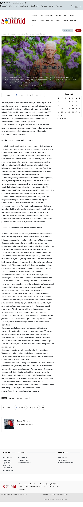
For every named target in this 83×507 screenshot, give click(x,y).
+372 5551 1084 (23, 460)
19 (73, 109)
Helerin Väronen (14, 86)
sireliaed (19, 398)
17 (65, 109)
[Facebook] (69, 6)
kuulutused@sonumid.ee (65, 463)
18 (69, 109)
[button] (79, 7)
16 (62, 109)
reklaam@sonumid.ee (24, 463)
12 (73, 105)
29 (58, 115)
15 (58, 109)
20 (76, 109)
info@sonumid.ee (8, 470)
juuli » (64, 118)
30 (62, 115)
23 (62, 112)
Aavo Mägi (12, 398)
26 (73, 112)
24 (65, 112)
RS (14, 62)
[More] (43, 95)
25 (69, 112)
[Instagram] (72, 6)
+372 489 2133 (7, 468)
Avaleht (4, 34)
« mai (59, 118)
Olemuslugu (11, 34)
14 (80, 105)
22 (58, 112)
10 (65, 105)
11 (69, 105)
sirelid (27, 398)
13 (76, 105)
